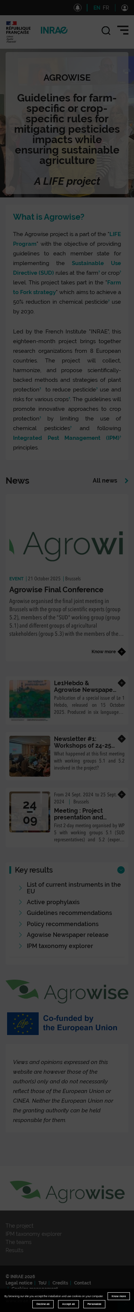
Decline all (43, 1304)
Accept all (68, 1304)
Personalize (94, 1304)
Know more (119, 1296)
